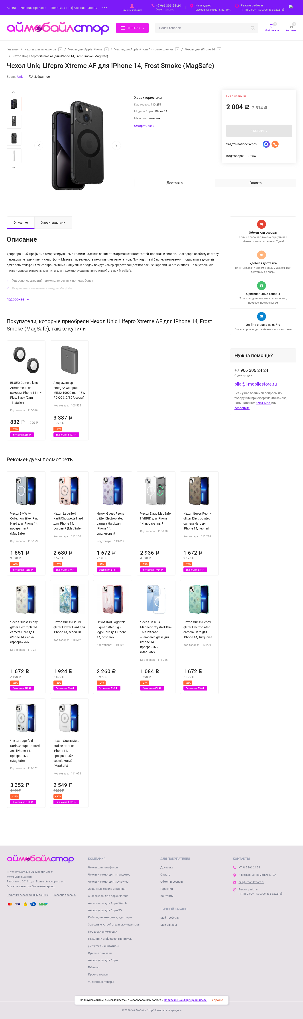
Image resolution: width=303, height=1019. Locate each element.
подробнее (16, 299)
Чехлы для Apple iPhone (85, 49)
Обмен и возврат (171, 881)
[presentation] (38, 145)
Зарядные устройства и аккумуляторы (114, 924)
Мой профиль (169, 917)
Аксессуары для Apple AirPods (108, 896)
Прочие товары (98, 974)
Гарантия (166, 888)
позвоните (242, 408)
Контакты (166, 896)
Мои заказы (168, 924)
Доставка (166, 867)
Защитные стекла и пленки (107, 888)
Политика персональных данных (27, 895)
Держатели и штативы (103, 946)
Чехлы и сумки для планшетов (109, 874)
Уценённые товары (101, 981)
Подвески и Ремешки (102, 931)
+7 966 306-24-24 (168, 5)
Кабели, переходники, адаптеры (110, 917)
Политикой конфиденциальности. (185, 1000)
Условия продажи (64, 895)
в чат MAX (263, 403)
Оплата (165, 874)
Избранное (42, 76)
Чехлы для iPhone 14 (200, 49)
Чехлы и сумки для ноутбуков (108, 881)
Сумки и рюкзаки (100, 953)
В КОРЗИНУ (259, 131)
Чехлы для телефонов (40, 49)
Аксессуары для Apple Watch (107, 903)
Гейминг (94, 967)
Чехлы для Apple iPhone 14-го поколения (143, 49)
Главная (13, 49)
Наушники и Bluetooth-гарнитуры (110, 938)
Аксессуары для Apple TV (105, 910)
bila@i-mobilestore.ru (255, 384)
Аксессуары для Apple (103, 960)
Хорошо (217, 1000)
